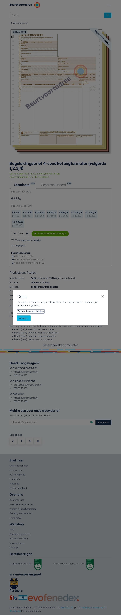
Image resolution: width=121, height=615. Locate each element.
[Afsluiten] (102, 296)
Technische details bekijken (31, 311)
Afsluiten (23, 318)
